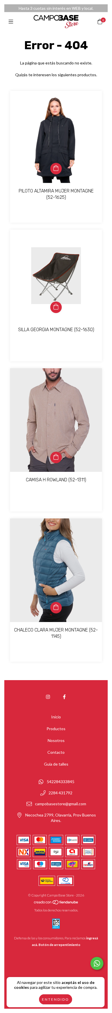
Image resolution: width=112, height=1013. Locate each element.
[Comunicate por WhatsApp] (96, 963)
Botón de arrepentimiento (59, 945)
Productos (56, 728)
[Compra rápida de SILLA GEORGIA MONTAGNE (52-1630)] (56, 307)
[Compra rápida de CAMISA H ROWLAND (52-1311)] (56, 457)
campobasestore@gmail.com (60, 804)
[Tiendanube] (56, 903)
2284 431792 (60, 792)
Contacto (56, 752)
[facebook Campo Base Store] (64, 697)
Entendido (55, 999)
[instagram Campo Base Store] (48, 697)
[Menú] (12, 21)
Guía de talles (56, 764)
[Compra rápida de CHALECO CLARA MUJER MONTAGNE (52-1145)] (56, 607)
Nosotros (56, 740)
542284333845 (60, 781)
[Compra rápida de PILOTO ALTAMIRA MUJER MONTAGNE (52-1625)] (56, 168)
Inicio (56, 716)
